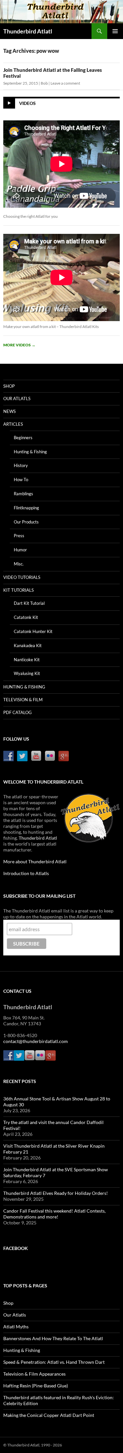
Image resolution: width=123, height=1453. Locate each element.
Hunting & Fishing (30, 451)
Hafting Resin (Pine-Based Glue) (35, 1385)
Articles (13, 424)
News (9, 411)
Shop (9, 386)
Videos (27, 103)
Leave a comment (65, 83)
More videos (19, 344)
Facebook (15, 1248)
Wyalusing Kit (27, 673)
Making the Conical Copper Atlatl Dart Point (48, 1415)
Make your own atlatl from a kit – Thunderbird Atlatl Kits (51, 326)
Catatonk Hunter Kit (33, 631)
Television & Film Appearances (34, 1374)
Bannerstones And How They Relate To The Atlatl (53, 1338)
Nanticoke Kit (27, 659)
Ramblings (23, 493)
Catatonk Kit (26, 617)
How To (21, 479)
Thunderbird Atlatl (27, 31)
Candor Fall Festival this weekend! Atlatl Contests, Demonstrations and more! (54, 1213)
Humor (20, 549)
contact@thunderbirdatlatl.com (35, 1041)
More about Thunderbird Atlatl (35, 861)
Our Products (26, 521)
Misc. (19, 563)
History (21, 465)
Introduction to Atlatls (26, 873)
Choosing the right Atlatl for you (30, 216)
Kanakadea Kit (28, 645)
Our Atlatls (17, 398)
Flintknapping (26, 507)
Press (19, 535)
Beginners (23, 437)
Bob (44, 83)
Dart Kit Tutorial (29, 603)
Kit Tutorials (18, 590)
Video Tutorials (21, 577)
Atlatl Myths (16, 1326)
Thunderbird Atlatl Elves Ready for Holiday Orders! (55, 1193)
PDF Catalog (17, 712)
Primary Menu (115, 31)
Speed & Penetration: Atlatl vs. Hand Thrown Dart (54, 1362)
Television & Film (23, 699)
